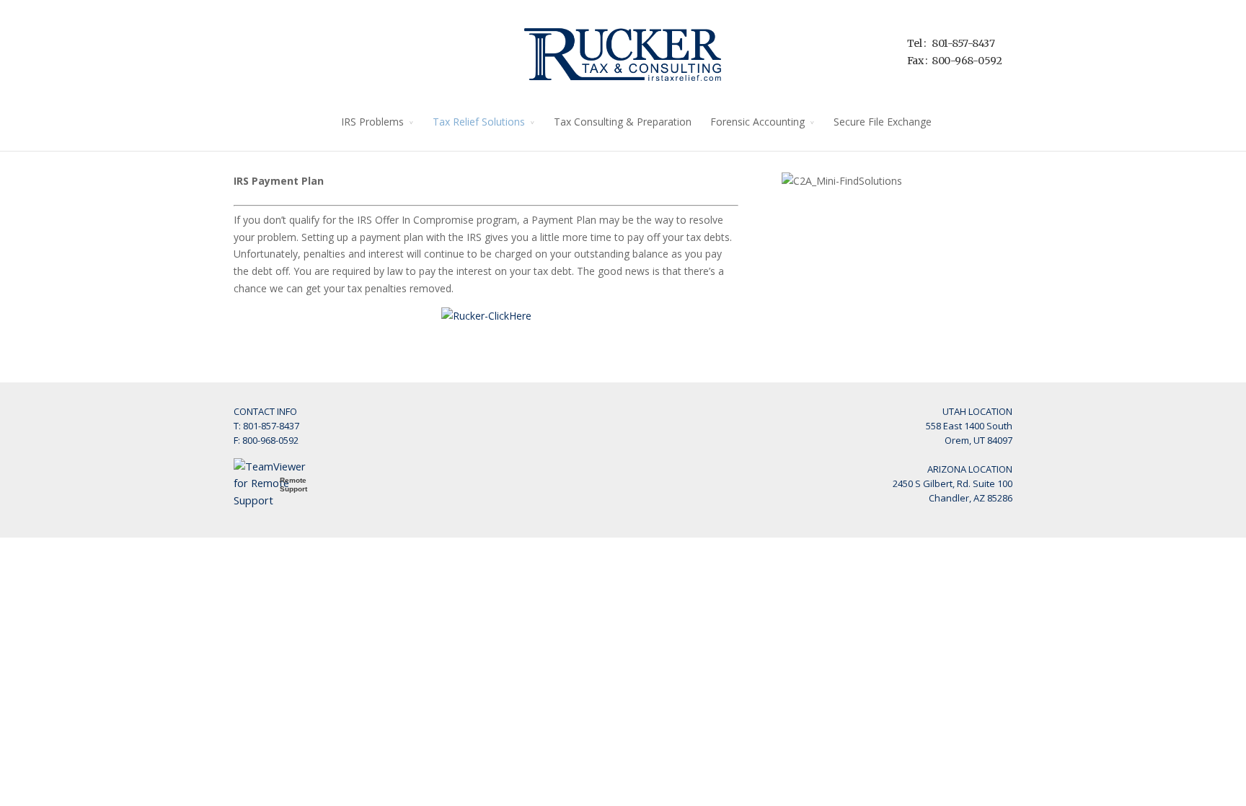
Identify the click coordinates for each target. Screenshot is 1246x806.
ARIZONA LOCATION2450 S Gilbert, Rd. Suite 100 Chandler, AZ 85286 (952, 483)
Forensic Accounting (757, 121)
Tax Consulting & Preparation (623, 121)
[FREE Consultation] (486, 316)
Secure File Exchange (883, 121)
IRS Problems (372, 121)
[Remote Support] (277, 500)
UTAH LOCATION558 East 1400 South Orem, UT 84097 (969, 426)
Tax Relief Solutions (479, 121)
